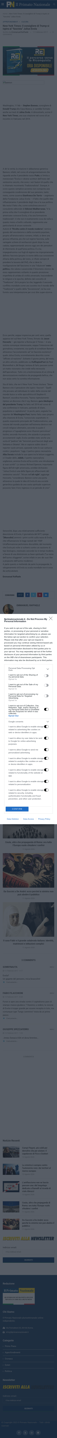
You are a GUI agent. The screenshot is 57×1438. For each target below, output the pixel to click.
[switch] (46, 675)
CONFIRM (17, 809)
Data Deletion (13, 819)
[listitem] (28, 669)
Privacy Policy (44, 819)
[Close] (51, 619)
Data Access (28, 819)
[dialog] (28, 719)
